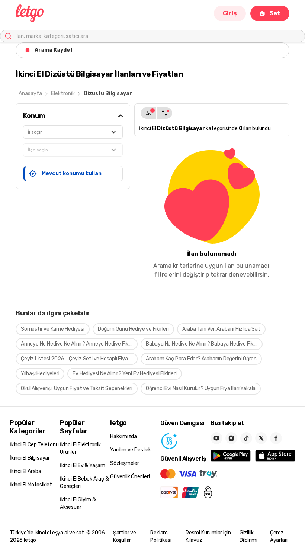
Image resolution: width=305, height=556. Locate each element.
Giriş (230, 13)
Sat (275, 13)
